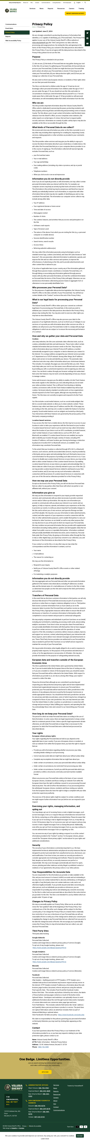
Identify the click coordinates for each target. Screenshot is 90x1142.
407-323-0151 (39, 1117)
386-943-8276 (40, 1106)
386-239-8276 (45, 1109)
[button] (85, 2)
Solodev (21, 1128)
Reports (50, 8)
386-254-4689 (45, 1091)
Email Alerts (9, 28)
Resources (61, 8)
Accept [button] (80, 1136)
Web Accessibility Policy (13, 40)
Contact (37, 2)
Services (32, 8)
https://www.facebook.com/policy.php (71, 1015)
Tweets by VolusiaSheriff (75, 1086)
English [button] (79, 2)
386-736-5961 (43, 1088)
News (42, 8)
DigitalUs (14, 1128)
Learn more (45, 1139)
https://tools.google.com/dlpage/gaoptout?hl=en (49, 948)
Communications (45, 2)
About (55, 1101)
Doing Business (57, 2)
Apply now (45, 1072)
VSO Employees (67, 2)
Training (81, 8)
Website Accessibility (35, 1126)
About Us (25, 2)
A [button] (77, 1126)
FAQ (31, 2)
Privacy (24, 1126)
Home (34, 27)
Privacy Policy (10, 32)
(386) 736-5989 (43, 1047)
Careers (71, 8)
